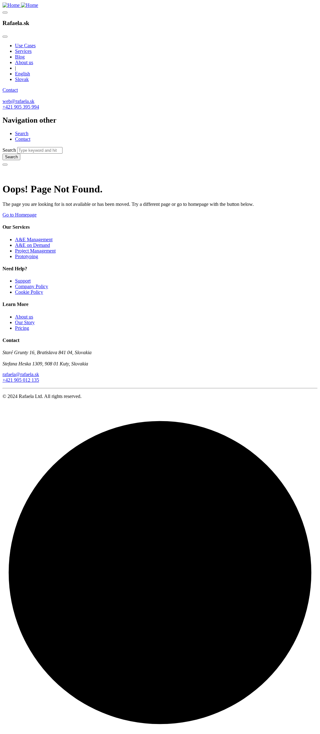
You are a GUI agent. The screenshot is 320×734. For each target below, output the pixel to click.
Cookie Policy (29, 292)
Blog (20, 56)
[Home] (20, 5)
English (22, 73)
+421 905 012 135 (20, 380)
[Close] (5, 37)
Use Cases (25, 45)
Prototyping (26, 256)
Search (21, 133)
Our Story (25, 322)
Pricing (22, 328)
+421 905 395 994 (20, 107)
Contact (10, 90)
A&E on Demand (32, 245)
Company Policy (31, 286)
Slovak (22, 79)
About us (24, 62)
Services (23, 51)
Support (23, 280)
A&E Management (33, 239)
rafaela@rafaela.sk (20, 374)
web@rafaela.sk (18, 101)
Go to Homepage (19, 214)
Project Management (35, 250)
